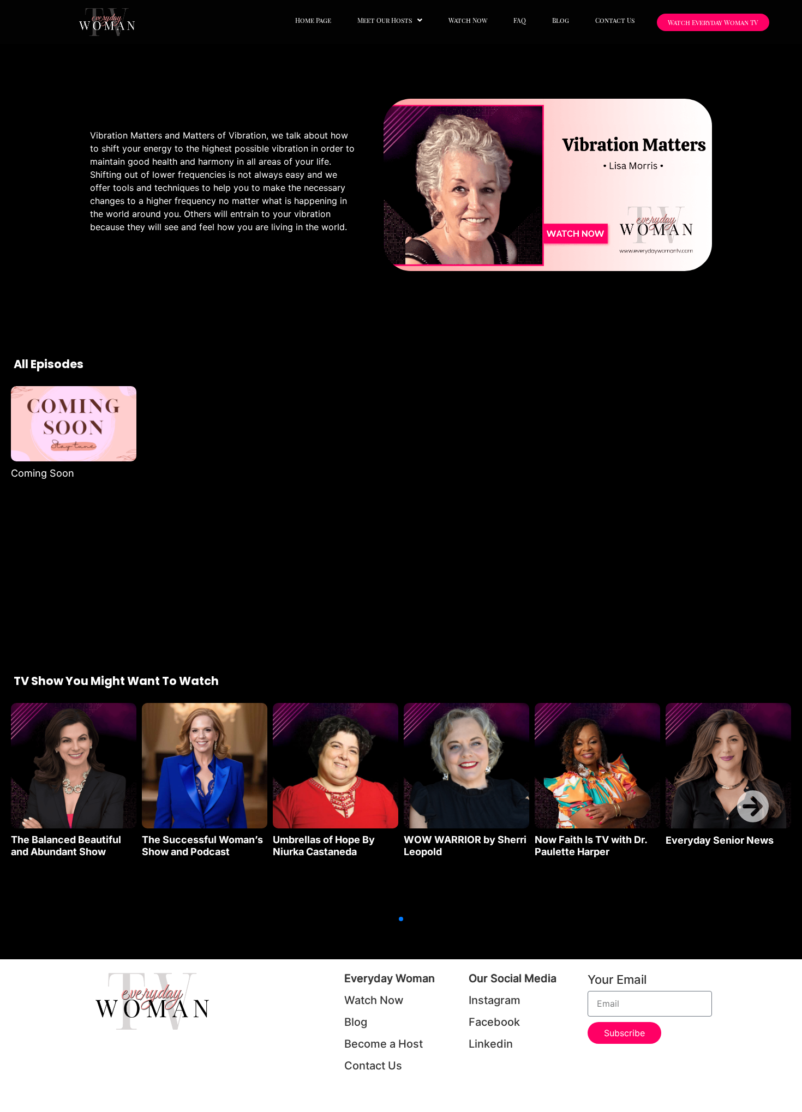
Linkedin (491, 1043)
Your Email (617, 980)
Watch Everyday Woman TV (713, 22)
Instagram (494, 1000)
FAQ (519, 20)
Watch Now (467, 20)
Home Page (313, 20)
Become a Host (383, 1043)
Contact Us (615, 20)
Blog (560, 20)
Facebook (494, 1022)
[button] (390, 20)
